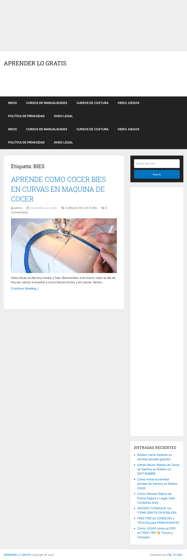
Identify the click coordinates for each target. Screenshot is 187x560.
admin (18, 208)
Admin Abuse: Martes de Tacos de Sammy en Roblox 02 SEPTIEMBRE (158, 469)
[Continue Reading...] (25, 288)
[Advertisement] (93, 25)
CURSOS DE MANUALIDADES (46, 103)
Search (157, 174)
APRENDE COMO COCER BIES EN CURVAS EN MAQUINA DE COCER (58, 189)
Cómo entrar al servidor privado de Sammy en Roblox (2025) (157, 484)
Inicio (12, 103)
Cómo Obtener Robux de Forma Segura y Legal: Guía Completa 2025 (156, 498)
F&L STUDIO (175, 554)
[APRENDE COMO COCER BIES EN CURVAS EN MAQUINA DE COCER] (64, 245)
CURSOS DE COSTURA (92, 103)
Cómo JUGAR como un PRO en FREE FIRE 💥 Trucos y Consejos (156, 533)
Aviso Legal (63, 116)
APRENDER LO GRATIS (35, 63)
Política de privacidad (26, 116)
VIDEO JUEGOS (128, 103)
